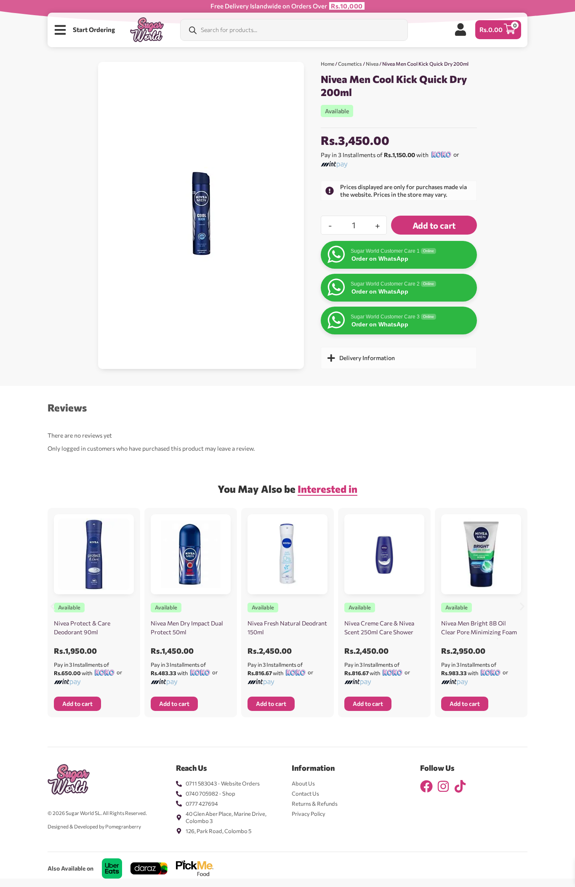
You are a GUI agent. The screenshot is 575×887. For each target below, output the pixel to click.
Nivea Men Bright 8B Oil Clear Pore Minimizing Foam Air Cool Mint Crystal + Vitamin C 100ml (479, 636)
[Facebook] (426, 786)
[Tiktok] (460, 786)
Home (327, 64)
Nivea (372, 64)
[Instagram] (443, 786)
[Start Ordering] (60, 30)
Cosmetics (350, 64)
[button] (53, 606)
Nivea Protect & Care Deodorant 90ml (82, 628)
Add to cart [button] (77, 703)
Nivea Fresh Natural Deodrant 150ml (287, 628)
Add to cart (434, 225)
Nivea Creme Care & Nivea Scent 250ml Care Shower (379, 628)
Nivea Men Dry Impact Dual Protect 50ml (187, 628)
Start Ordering (94, 29)
